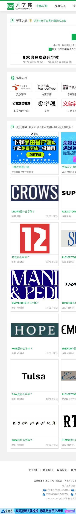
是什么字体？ (23, 211)
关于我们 (34, 470)
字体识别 (42, 6)
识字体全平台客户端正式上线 (50, 20)
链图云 (59, 480)
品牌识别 (60, 6)
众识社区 (21, 127)
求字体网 (49, 480)
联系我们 (48, 470)
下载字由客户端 (20, 166)
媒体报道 (62, 470)
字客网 (67, 480)
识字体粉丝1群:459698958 (58, 490)
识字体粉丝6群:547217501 (57, 494)
